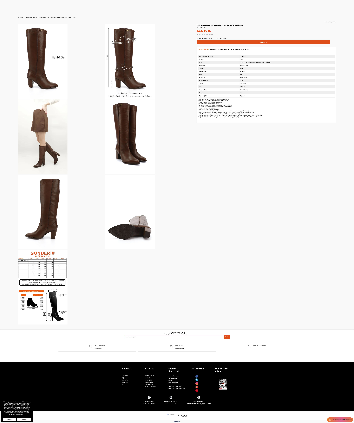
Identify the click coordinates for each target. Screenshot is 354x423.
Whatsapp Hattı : (171, 401)
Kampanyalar (148, 380)
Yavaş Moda (125, 380)
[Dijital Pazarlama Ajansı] (171, 415)
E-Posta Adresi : (199, 401)
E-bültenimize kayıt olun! (177, 332)
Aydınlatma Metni (172, 378)
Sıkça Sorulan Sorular (173, 376)
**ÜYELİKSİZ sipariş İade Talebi (176, 388)
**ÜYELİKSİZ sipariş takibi (175, 386)
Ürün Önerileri (235, 49)
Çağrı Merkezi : (149, 401)
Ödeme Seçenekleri (223, 49)
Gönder (227, 337)
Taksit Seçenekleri (173, 382)
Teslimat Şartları (149, 375)
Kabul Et (9, 419)
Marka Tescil (125, 382)
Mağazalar (124, 378)
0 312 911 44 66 (149, 404)
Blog (123, 384)
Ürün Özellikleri (204, 49)
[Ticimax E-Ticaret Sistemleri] (177, 422)
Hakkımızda (125, 375)
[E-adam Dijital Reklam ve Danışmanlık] (182, 415)
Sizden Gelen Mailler (150, 386)
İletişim (170, 380)
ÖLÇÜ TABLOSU (245, 49)
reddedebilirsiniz (20, 407)
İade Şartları (148, 378)
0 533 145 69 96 (171, 404)
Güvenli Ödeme (149, 382)
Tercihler (24, 419)
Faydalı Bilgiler (149, 384)
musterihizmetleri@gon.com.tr (199, 404)
